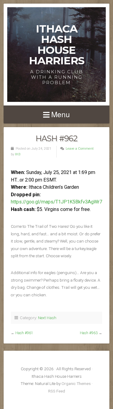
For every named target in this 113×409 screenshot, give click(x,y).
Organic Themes (76, 383)
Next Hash (47, 317)
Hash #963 (89, 333)
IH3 (17, 154)
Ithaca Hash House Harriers (56, 44)
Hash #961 (24, 333)
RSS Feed (56, 391)
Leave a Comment (80, 149)
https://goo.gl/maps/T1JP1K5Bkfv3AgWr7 (56, 202)
